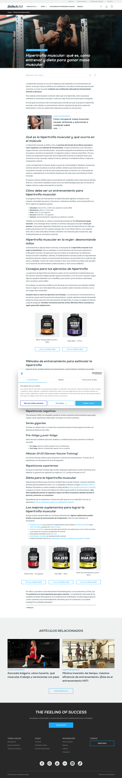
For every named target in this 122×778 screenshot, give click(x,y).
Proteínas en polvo (36, 525)
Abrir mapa (102, 743)
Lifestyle (65, 749)
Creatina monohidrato (37, 529)
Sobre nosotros (81, 1)
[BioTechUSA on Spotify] (65, 763)
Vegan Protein (55, 527)
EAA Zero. (54, 534)
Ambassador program (96, 1)
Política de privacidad (15, 774)
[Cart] (112, 6)
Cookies (26, 774)
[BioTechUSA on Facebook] (42, 763)
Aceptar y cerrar (88, 403)
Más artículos (61, 691)
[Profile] (106, 6)
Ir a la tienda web (47, 349)
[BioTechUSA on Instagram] (49, 763)
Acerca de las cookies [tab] (89, 380)
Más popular (12, 742)
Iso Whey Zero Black (82, 525)
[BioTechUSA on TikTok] (80, 763)
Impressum (66, 752)
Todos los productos (14, 749)
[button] (32, 6)
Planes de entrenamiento (21, 12)
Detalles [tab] (61, 380)
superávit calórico (87, 485)
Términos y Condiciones (106, 774)
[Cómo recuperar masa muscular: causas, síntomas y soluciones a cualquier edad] (39, 122)
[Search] (101, 6)
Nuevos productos (14, 745)
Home (10, 12)
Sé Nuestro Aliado (41, 745)
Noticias (71, 1)
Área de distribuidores (42, 749)
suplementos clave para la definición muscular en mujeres (70, 538)
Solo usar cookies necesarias (33, 403)
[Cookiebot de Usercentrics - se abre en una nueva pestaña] (93, 373)
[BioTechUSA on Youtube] (57, 763)
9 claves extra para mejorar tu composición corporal (54, 502)
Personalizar (60, 403)
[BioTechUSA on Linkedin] (72, 763)
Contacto (110, 1)
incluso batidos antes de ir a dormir (81, 487)
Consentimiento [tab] (32, 380)
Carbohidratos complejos (38, 536)
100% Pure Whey (35, 527)
